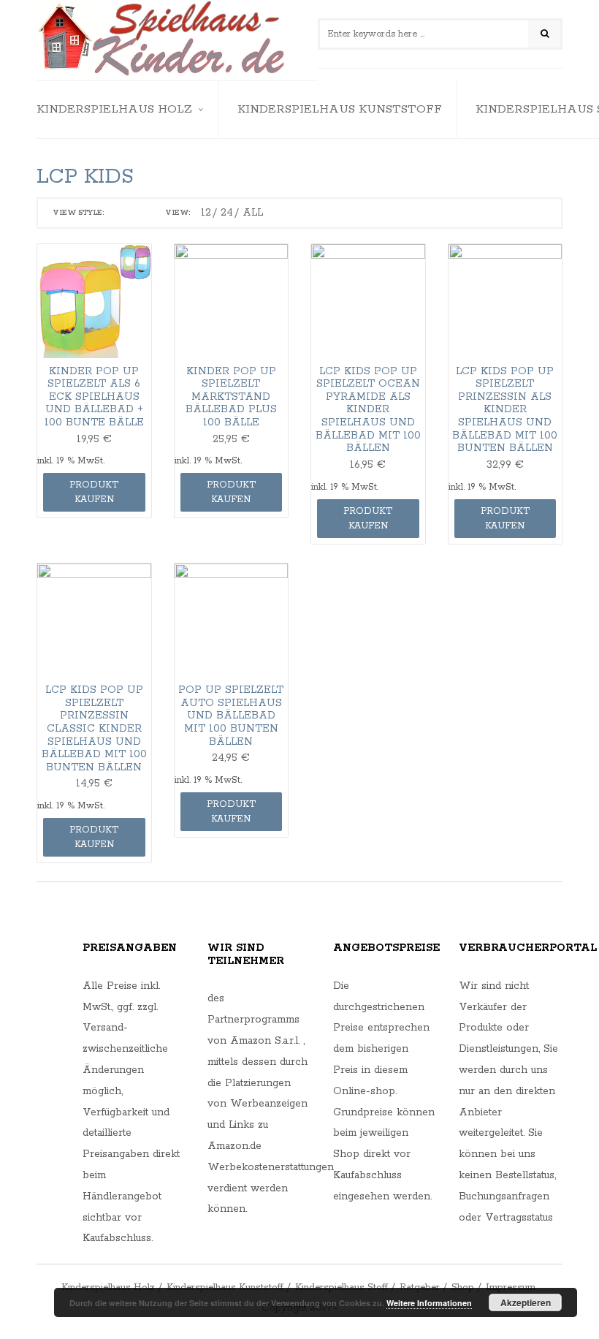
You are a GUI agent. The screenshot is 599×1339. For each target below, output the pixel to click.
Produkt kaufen (93, 492)
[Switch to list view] (138, 213)
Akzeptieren (525, 1302)
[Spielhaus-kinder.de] (163, 40)
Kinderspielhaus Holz (114, 109)
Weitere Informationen (429, 1302)
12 (206, 212)
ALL (253, 212)
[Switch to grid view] (119, 213)
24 (227, 212)
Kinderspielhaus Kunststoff (339, 109)
